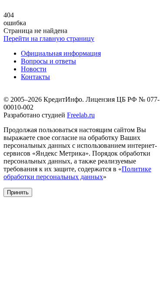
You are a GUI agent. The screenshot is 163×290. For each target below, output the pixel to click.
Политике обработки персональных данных (77, 172)
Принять (18, 192)
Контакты (35, 76)
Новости (34, 69)
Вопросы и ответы (48, 61)
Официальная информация (61, 53)
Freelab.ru (81, 115)
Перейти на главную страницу (48, 38)
